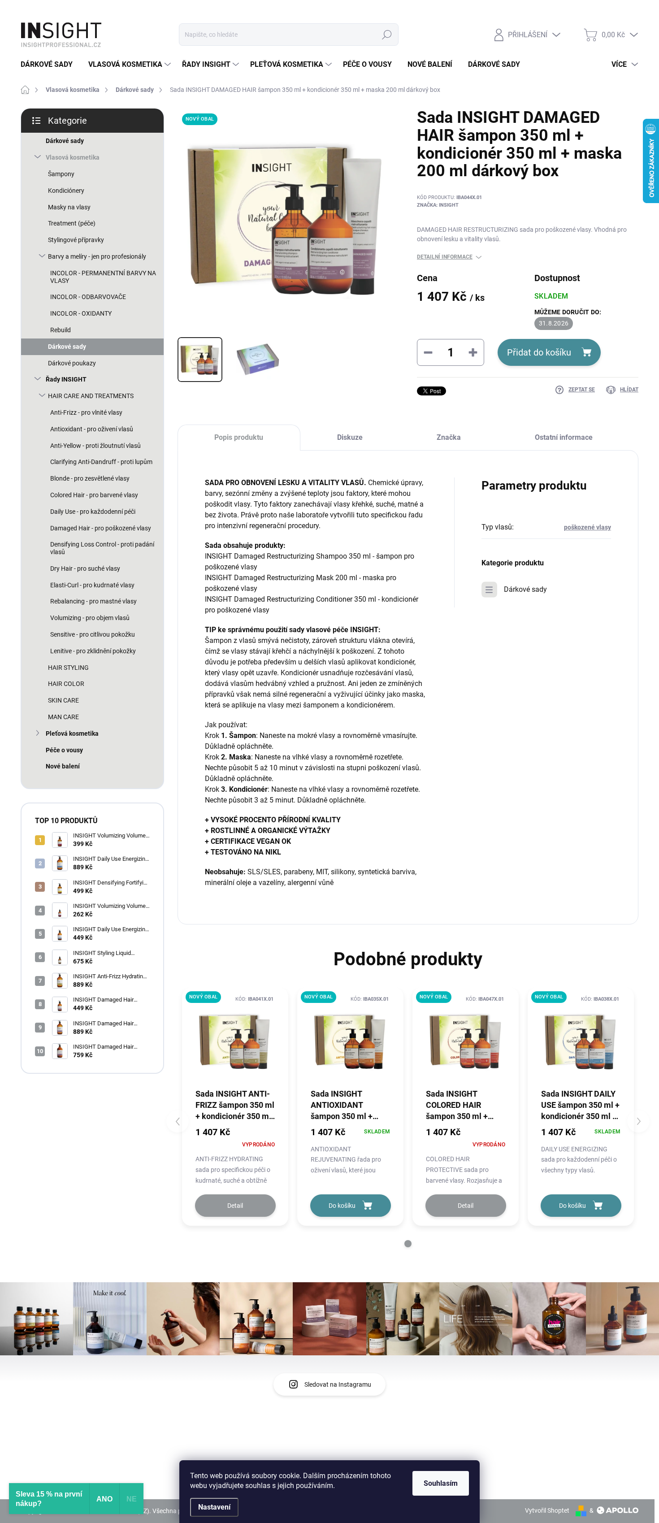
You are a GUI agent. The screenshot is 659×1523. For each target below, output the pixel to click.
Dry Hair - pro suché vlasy (85, 568)
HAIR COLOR (66, 683)
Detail (235, 1205)
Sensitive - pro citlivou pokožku (92, 634)
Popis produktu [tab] (238, 437)
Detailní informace (445, 257)
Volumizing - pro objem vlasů (90, 617)
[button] (408, 1244)
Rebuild (60, 330)
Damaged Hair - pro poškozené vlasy (100, 528)
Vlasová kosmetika (73, 157)
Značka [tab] (449, 437)
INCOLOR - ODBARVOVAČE (88, 296)
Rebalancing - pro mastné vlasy (93, 601)
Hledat (387, 34)
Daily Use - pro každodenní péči (92, 511)
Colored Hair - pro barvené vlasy (94, 495)
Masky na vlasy (69, 207)
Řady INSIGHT (66, 379)
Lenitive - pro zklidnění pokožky (93, 651)
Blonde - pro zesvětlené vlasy (90, 478)
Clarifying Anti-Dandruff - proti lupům (101, 461)
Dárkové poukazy (72, 363)
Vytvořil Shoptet (547, 1510)
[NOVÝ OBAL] (235, 1040)
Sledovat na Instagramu (337, 1384)
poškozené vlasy (587, 527)
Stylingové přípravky (76, 239)
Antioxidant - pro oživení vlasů (91, 429)
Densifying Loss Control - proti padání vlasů (102, 548)
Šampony (61, 174)
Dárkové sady (65, 140)
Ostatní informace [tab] (564, 437)
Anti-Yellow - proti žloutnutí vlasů (95, 445)
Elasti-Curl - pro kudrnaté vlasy (92, 585)
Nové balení (63, 766)
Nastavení (214, 1507)
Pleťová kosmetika (72, 733)
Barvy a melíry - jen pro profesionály (97, 256)
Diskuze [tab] (350, 437)
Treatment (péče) (71, 223)
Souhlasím (441, 1483)
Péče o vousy (64, 750)
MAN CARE (63, 716)
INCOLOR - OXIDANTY (81, 313)
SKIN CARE (63, 700)
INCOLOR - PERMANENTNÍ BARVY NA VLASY (103, 276)
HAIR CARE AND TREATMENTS (91, 395)
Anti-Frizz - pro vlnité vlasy (86, 412)
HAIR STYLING (68, 667)
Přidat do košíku (539, 352)
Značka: (438, 205)
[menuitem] (50, 64)
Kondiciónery (66, 190)
